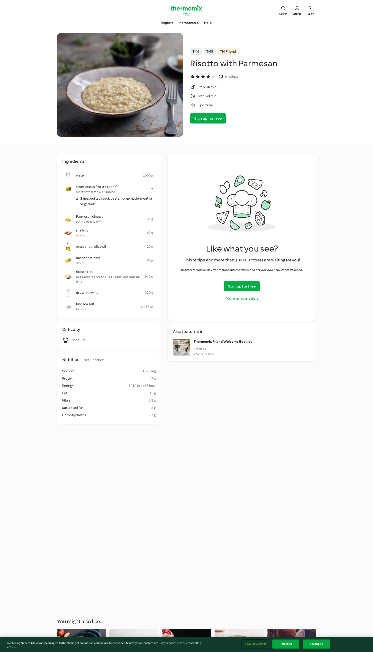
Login (311, 13)
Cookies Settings (255, 644)
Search (283, 13)
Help (208, 23)
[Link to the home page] (186, 10)
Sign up (297, 13)
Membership (189, 23)
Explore (167, 23)
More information (242, 298)
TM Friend (228, 51)
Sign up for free (208, 118)
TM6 (196, 51)
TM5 (209, 51)
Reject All (286, 644)
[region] (186, 644)
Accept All (316, 644)
